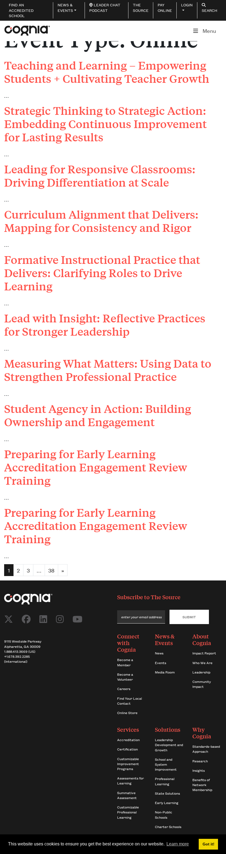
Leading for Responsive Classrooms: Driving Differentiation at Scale (99, 175)
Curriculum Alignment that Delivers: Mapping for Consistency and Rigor (101, 221)
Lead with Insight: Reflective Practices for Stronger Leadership (104, 324)
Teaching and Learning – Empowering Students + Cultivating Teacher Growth (106, 72)
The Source (166, 597)
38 (51, 570)
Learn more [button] (177, 844)
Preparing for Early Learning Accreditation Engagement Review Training (95, 467)
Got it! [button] (208, 844)
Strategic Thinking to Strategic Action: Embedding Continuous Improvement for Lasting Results (105, 123)
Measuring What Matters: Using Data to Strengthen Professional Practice (107, 370)
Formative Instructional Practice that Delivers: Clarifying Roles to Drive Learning (102, 272)
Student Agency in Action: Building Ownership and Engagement (97, 415)
